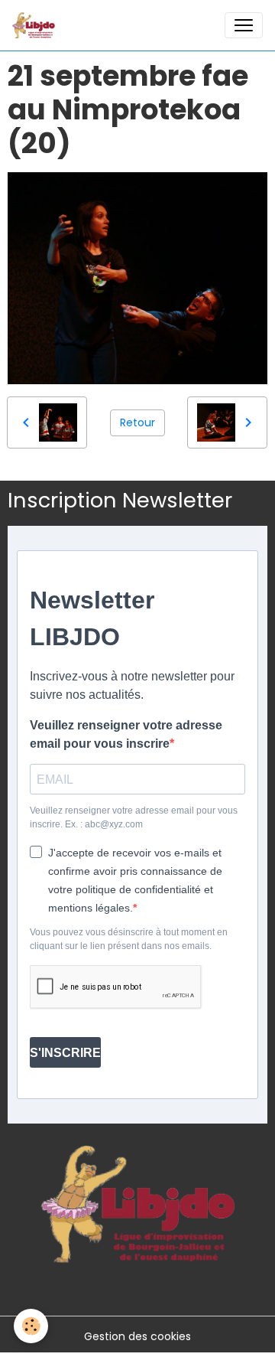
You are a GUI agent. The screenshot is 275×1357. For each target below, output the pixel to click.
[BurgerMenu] (244, 25)
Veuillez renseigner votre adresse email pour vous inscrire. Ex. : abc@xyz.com (134, 817)
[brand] (36, 25)
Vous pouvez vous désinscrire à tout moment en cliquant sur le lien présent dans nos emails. (129, 939)
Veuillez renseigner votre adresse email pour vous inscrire (126, 734)
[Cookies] (31, 1326)
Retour (137, 422)
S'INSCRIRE (65, 1052)
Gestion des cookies (137, 1336)
